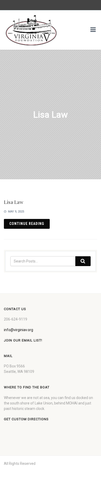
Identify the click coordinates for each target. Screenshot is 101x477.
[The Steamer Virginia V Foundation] (31, 30)
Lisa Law (13, 202)
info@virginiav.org (18, 330)
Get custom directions (26, 419)
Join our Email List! (23, 340)
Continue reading (26, 224)
